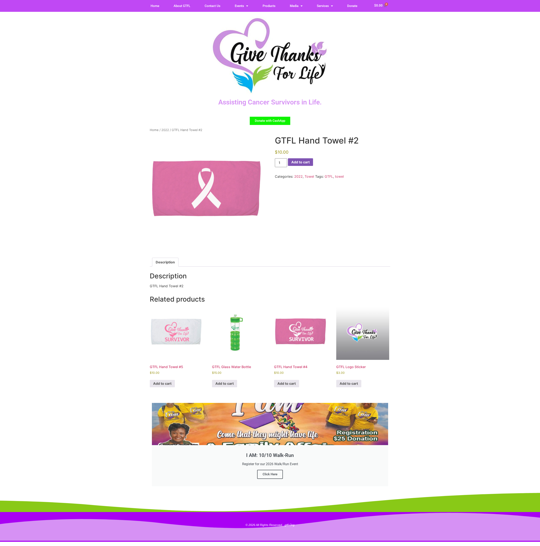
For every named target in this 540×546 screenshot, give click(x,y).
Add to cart (300, 162)
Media (294, 6)
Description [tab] (165, 262)
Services (323, 6)
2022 (165, 130)
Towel (309, 176)
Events (239, 6)
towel (339, 176)
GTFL (329, 176)
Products (269, 6)
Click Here (270, 474)
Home (155, 6)
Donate (352, 6)
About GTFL (182, 6)
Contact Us (212, 6)
